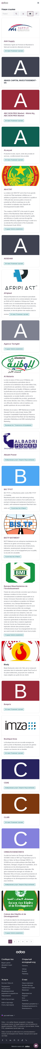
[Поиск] (16, 13)
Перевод (25, 973)
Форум (4, 967)
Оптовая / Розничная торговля (14, 51)
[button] (38, 3)
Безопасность (27, 1008)
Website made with (18, 1046)
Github (24, 969)
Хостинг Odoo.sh (7, 983)
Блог (23, 998)
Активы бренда (27, 985)
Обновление (6, 989)
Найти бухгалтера (8, 999)
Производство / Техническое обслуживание (18, 425)
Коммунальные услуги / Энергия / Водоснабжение (19, 460)
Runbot (24, 971)
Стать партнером (8, 1005)
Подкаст (25, 995)
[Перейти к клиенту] (20, 28)
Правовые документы (29, 1004)
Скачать (25, 965)
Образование (6, 995)
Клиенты (25, 1000)
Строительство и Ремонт (18, 508)
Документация (7, 965)
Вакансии (25, 990)
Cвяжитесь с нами (28, 987)
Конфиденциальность (29, 1006)
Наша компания (27, 983)
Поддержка (6, 986)
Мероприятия (27, 993)
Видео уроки (6, 962)
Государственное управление (14, 229)
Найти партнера (7, 1002)
